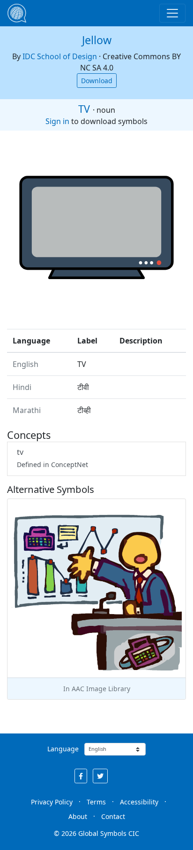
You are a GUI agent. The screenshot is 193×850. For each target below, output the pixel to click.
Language (63, 748)
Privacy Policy (52, 801)
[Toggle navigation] (172, 13)
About (77, 816)
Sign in (57, 121)
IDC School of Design (59, 56)
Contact (113, 816)
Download (96, 80)
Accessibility (139, 801)
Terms (96, 801)
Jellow (96, 39)
